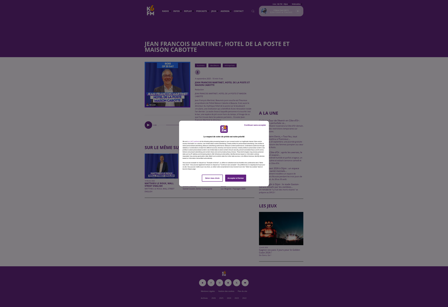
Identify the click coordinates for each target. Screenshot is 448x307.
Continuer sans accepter (255, 125)
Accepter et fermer (236, 178)
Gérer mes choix (212, 178)
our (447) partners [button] (193, 141)
